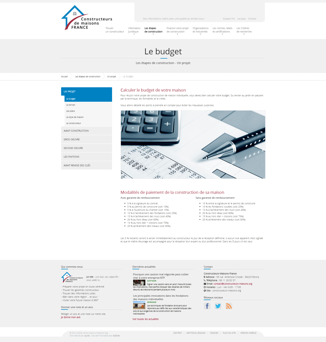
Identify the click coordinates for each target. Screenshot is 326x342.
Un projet (111, 76)
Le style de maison (75, 117)
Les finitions (71, 156)
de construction (153, 29)
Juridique (134, 29)
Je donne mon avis (70, 317)
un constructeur (115, 29)
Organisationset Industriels (201, 29)
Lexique (241, 18)
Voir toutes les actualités (145, 319)
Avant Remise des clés (77, 165)
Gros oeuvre (72, 139)
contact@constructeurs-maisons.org (233, 283)
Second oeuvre (73, 148)
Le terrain (70, 104)
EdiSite (116, 335)
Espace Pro (229, 18)
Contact (252, 18)
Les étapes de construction (87, 76)
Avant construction (76, 130)
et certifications (222, 29)
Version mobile (248, 332)
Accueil (64, 76)
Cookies (214, 332)
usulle (87, 335)
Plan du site (229, 332)
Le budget (70, 98)
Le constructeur (73, 123)
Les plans (70, 111)
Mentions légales (195, 332)
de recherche (244, 29)
